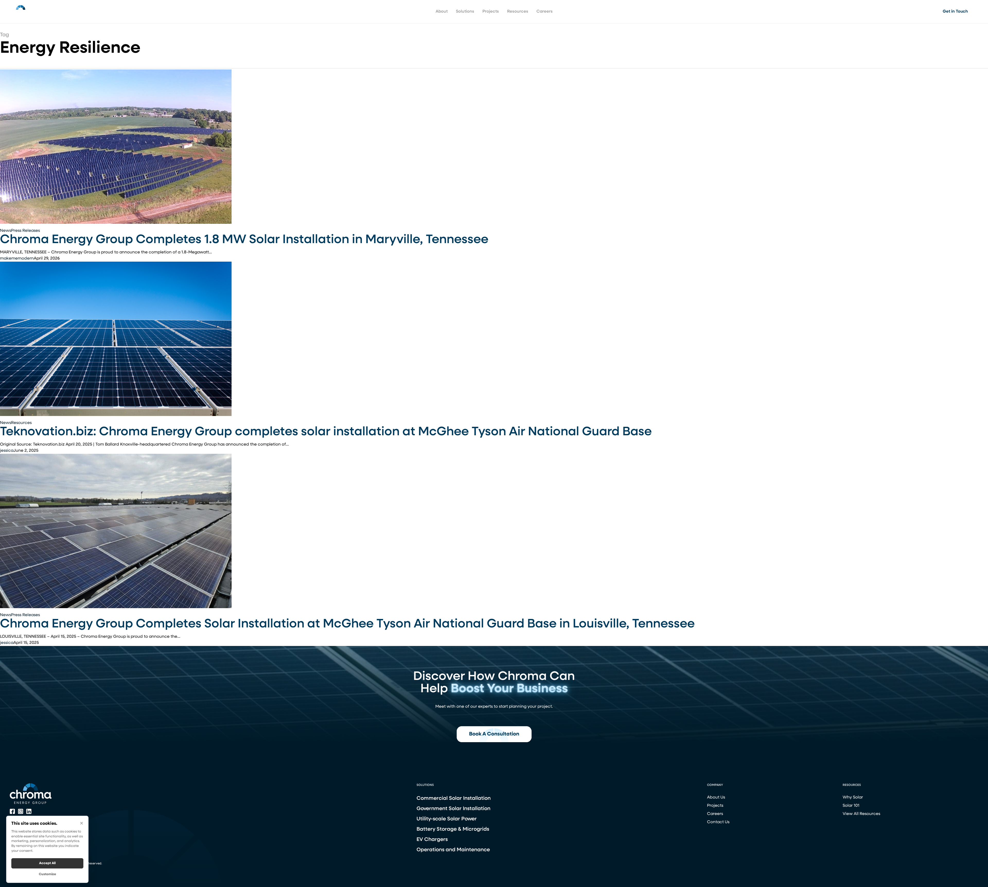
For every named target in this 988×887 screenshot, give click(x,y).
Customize (47, 874)
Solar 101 (851, 806)
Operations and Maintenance (453, 850)
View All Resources (861, 814)
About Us (716, 797)
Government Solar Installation (453, 808)
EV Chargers (432, 839)
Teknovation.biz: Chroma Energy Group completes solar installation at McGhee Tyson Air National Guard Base (326, 432)
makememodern (17, 258)
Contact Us (718, 822)
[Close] (81, 823)
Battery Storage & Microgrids (453, 829)
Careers (715, 814)
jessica (6, 451)
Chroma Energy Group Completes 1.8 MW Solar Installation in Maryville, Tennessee (244, 240)
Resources (21, 423)
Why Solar (853, 797)
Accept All (47, 863)
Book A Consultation (494, 734)
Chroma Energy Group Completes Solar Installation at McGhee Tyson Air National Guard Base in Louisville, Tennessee (347, 624)
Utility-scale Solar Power (447, 819)
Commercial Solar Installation (454, 798)
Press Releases (25, 231)
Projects (715, 806)
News (5, 231)
